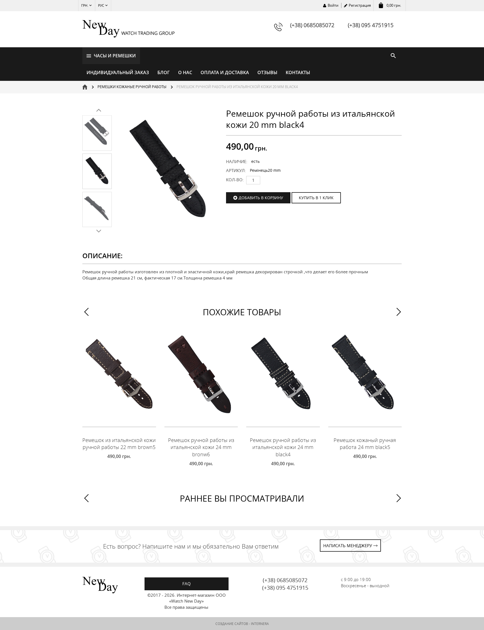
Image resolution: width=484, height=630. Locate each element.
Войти (333, 5)
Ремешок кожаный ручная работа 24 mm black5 (365, 444)
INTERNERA (260, 623)
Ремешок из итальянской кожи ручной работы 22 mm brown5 (119, 444)
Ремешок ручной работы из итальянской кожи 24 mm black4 (283, 447)
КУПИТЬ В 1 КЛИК (316, 197)
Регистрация (360, 5)
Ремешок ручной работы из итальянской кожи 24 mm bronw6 (201, 447)
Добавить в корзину (261, 197)
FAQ (186, 583)
